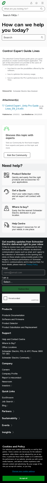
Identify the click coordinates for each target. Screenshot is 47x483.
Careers (6, 370)
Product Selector (10, 323)
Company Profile (10, 373)
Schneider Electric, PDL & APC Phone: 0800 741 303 (22, 352)
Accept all (23, 478)
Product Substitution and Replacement (19, 327)
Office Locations (9, 347)
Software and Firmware (13, 319)
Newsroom (7, 381)
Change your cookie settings (23, 471)
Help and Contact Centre (13, 339)
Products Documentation (13, 315)
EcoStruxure (7, 397)
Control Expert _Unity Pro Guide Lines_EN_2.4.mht (21, 107)
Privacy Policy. (32, 264)
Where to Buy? (9, 343)
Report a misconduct (11, 377)
